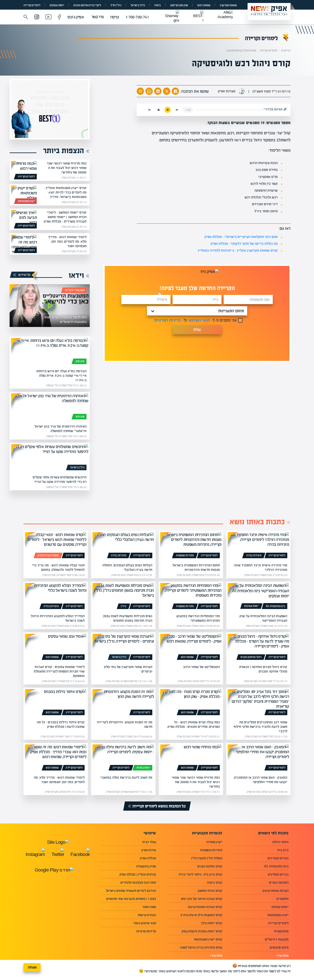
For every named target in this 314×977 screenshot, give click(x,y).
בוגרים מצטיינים (278, 858)
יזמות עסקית (143, 767)
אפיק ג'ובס (75, 17)
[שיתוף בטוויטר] (166, 91)
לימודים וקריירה (31, 5)
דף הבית (286, 50)
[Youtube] (48, 17)
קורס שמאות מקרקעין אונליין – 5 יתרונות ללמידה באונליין (238, 250)
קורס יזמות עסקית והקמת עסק (202, 931)
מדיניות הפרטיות (167, 320)
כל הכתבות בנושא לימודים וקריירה (158, 806)
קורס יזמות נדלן (211, 923)
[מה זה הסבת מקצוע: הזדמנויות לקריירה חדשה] (123, 703)
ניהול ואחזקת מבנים (251, 657)
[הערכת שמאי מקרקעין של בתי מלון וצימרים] (123, 648)
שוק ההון (80, 361)
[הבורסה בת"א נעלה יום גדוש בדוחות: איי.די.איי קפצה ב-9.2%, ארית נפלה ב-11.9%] (49, 352)
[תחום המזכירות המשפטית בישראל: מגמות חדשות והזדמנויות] (191, 546)
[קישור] (50, 305)
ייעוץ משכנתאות (26, 201)
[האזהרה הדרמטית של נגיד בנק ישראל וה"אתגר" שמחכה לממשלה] (49, 407)
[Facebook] (59, 17)
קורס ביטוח (214, 882)
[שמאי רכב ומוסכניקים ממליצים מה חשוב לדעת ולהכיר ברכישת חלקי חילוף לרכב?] (258, 703)
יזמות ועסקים (57, 5)
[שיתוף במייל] (140, 91)
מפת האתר (149, 907)
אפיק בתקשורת (146, 866)
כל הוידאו (24, 275)
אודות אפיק (148, 850)
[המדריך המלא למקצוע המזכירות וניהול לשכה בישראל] (55, 597)
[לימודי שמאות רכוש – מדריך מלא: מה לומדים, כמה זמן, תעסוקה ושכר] (24, 244)
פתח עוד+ (282, 956)
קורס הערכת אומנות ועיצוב (205, 907)
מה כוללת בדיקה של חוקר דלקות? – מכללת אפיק (244, 244)
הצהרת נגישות (147, 915)
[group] (49, 109)
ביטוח (157, 5)
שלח (197, 329)
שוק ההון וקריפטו (179, 5)
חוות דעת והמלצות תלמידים (138, 882)
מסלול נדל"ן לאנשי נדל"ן (206, 858)
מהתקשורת (281, 931)
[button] (25, 17)
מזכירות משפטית (185, 555)
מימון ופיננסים (279, 947)
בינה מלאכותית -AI (275, 606)
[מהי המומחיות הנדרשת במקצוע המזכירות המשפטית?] (191, 597)
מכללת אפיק (148, 858)
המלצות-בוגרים (278, 882)
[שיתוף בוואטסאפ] (149, 91)
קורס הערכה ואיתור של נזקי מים (201, 899)
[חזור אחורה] (149, 110)
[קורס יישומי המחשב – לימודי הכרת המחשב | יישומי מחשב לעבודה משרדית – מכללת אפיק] (24, 219)
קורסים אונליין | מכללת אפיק (137, 874)
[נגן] (168, 110)
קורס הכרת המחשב (209, 891)
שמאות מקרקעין (228, 5)
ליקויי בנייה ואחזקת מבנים (87, 5)
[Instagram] (36, 17)
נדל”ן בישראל (138, 5)
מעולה (32, 967)
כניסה (114, 17)
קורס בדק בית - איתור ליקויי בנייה (200, 874)
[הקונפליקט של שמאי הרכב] (191, 648)
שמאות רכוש (203, 5)
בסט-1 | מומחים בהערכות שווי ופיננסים (131, 899)
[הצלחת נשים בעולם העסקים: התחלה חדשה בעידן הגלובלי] (123, 546)
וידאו (76, 275)
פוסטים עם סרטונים (48, 555)
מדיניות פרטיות (146, 931)
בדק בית (282, 850)
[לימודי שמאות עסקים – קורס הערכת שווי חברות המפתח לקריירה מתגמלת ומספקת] (55, 648)
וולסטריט (282, 899)
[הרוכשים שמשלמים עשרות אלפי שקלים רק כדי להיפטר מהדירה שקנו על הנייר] (49, 458)
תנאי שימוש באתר (144, 923)
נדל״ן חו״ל (115, 5)
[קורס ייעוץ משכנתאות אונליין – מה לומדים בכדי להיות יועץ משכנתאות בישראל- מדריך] (24, 195)
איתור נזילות (280, 842)
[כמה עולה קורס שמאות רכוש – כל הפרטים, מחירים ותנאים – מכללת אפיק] (191, 703)
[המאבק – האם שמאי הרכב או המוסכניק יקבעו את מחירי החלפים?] (258, 758)
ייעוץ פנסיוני (214, 842)
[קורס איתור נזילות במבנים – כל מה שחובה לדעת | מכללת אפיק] (55, 703)
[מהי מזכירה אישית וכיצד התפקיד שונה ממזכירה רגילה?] (258, 546)
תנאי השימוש (199, 320)
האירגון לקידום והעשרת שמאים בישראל (131, 891)
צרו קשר (97, 16)
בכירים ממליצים (278, 874)
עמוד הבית (149, 842)
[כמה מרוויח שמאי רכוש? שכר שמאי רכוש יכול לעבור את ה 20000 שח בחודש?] (24, 170)
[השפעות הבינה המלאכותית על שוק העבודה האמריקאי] (258, 597)
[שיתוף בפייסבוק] (175, 91)
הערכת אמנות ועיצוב (275, 891)
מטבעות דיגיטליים (74, 290)
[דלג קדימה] (177, 110)
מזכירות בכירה (253, 555)
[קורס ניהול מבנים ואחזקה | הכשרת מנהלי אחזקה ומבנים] (258, 648)
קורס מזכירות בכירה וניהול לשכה (201, 947)
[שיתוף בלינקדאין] (157, 91)
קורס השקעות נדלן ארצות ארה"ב (201, 915)
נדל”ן (123, 606)
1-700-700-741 (137, 17)
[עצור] (158, 110)
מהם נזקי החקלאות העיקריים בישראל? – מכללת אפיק (241, 237)
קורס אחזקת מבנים (209, 866)
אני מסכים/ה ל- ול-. (194, 320)
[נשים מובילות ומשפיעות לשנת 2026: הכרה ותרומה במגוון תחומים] (123, 597)
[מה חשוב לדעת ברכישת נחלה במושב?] (123, 758)
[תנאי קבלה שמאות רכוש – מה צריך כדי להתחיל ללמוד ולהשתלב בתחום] (55, 546)
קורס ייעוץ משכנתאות (208, 939)
